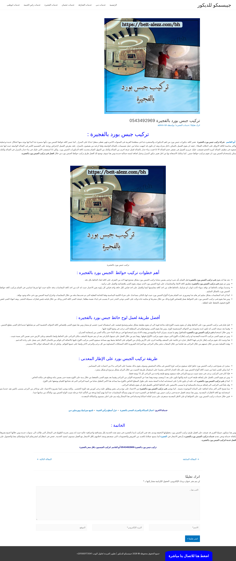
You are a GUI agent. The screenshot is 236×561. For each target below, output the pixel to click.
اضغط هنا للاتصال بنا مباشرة (189, 556)
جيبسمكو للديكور (214, 5)
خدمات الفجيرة (51, 5)
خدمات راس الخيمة (32, 5)
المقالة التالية (44, 459)
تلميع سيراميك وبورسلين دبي (81, 410)
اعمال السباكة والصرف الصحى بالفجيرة (137, 410)
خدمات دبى (101, 5)
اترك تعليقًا (195, 125)
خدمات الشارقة (85, 5)
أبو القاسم (230, 142)
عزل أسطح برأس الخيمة (106, 410)
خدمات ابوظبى (13, 5)
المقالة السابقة (191, 459)
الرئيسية (113, 5)
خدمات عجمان (68, 5)
